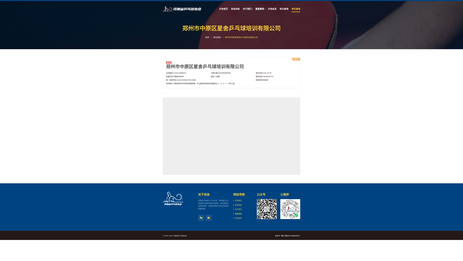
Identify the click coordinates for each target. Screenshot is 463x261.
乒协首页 (238, 200)
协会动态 (238, 205)
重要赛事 (238, 214)
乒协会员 (238, 218)
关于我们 (238, 209)
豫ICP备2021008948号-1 (290, 236)
